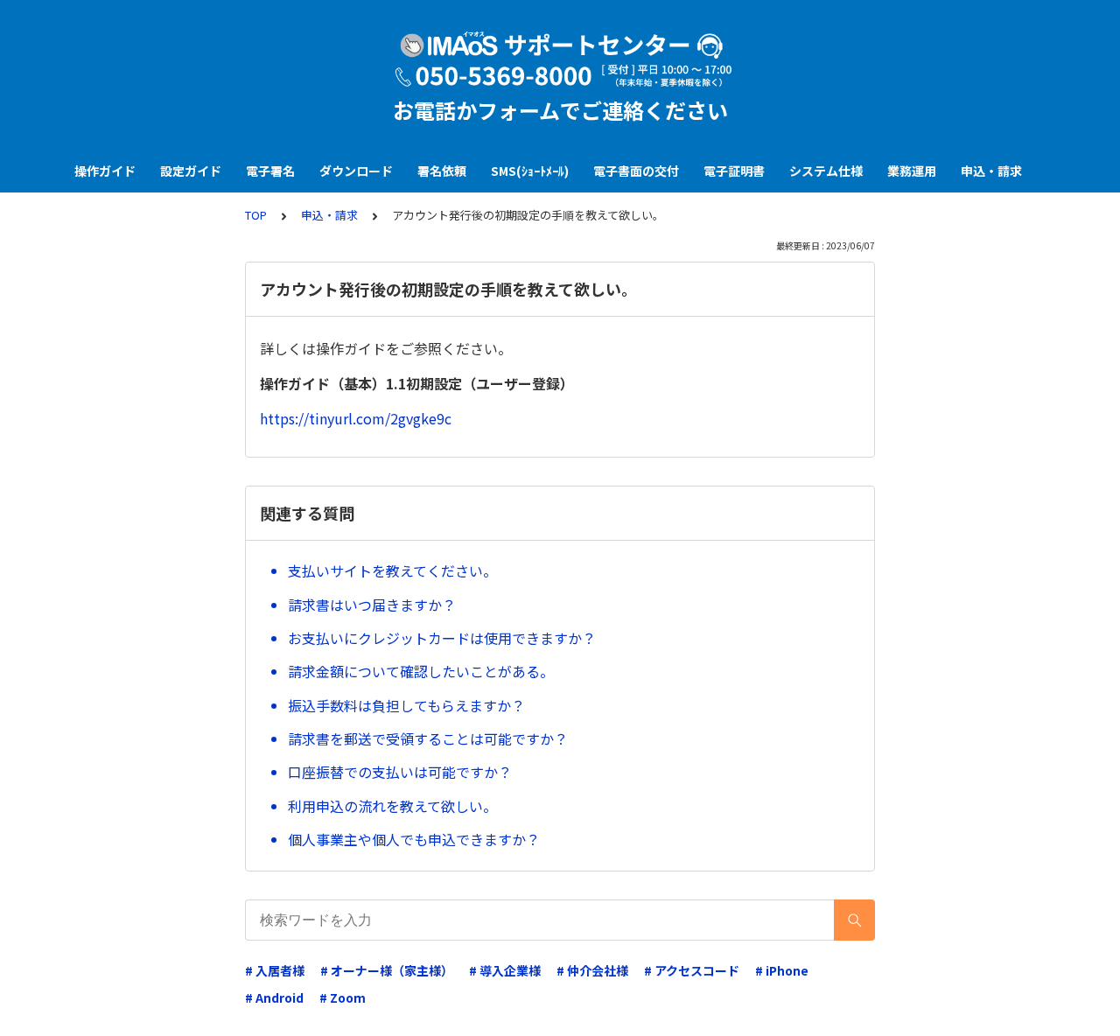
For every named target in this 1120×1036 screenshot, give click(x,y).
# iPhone (781, 970)
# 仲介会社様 (592, 970)
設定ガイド (190, 170)
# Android (274, 997)
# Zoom (342, 997)
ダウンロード (356, 170)
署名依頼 (441, 170)
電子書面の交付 (636, 170)
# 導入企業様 (505, 970)
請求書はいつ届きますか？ (372, 604)
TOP (256, 214)
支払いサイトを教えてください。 (392, 570)
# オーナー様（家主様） (386, 970)
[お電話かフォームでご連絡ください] (560, 59)
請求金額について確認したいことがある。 (421, 671)
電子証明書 (734, 170)
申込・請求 (991, 170)
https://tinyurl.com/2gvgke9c (356, 418)
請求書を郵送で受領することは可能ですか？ (428, 738)
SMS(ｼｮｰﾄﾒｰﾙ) (530, 170)
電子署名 (270, 170)
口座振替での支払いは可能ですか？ (400, 771)
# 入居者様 (274, 970)
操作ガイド (105, 170)
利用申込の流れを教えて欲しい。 (392, 805)
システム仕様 (826, 170)
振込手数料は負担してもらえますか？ (406, 705)
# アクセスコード (691, 970)
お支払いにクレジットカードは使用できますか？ (442, 637)
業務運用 (911, 170)
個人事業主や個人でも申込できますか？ (414, 839)
